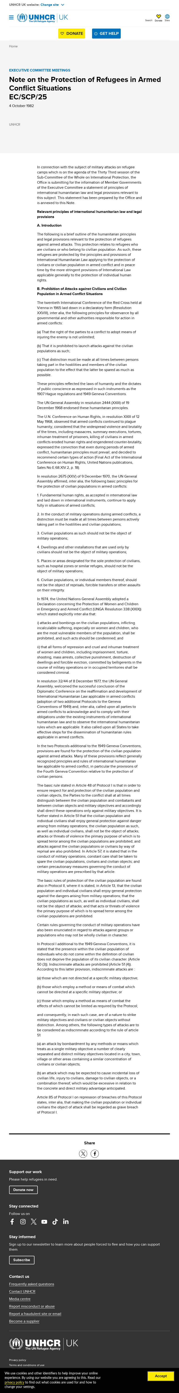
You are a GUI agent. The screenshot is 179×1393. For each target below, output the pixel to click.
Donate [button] (158, 20)
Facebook (12, 1222)
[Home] (33, 18)
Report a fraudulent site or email (35, 1313)
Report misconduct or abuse (32, 1306)
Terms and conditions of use (27, 1365)
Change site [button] (50, 4)
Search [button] (148, 20)
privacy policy (14, 1382)
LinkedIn (66, 1222)
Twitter (34, 1222)
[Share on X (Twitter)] (83, 1154)
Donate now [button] (23, 1189)
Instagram (23, 1222)
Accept (161, 1376)
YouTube (44, 1222)
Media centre (20, 1299)
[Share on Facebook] (95, 1154)
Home (13, 46)
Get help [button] (109, 33)
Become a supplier (24, 1321)
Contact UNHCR (22, 1291)
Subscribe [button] (21, 1260)
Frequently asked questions (31, 1284)
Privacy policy (17, 1360)
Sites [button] (167, 20)
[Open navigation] (11, 18)
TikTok (55, 1222)
